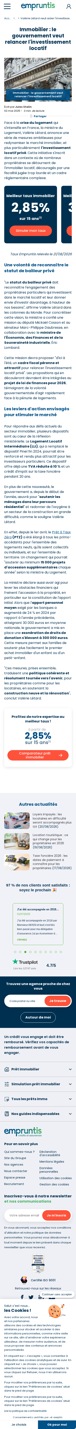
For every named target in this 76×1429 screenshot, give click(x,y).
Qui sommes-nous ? (19, 1152)
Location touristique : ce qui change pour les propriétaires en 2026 (50, 839)
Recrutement (14, 1184)
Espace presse (14, 1177)
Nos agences (13, 1164)
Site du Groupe (15, 1158)
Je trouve (57, 1000)
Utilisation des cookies (55, 1178)
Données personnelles (48, 1170)
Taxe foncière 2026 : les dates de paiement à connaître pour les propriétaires (50, 862)
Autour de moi (38, 1017)
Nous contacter (15, 1171)
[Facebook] (22, 1298)
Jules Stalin (23, 107)
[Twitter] (31, 1298)
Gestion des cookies (54, 1184)
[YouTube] (52, 1298)
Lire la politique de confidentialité (25, 1411)
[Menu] (7, 6)
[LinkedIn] (41, 1298)
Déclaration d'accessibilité (49, 1153)
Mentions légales (51, 1162)
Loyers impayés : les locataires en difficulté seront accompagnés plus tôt (52, 820)
